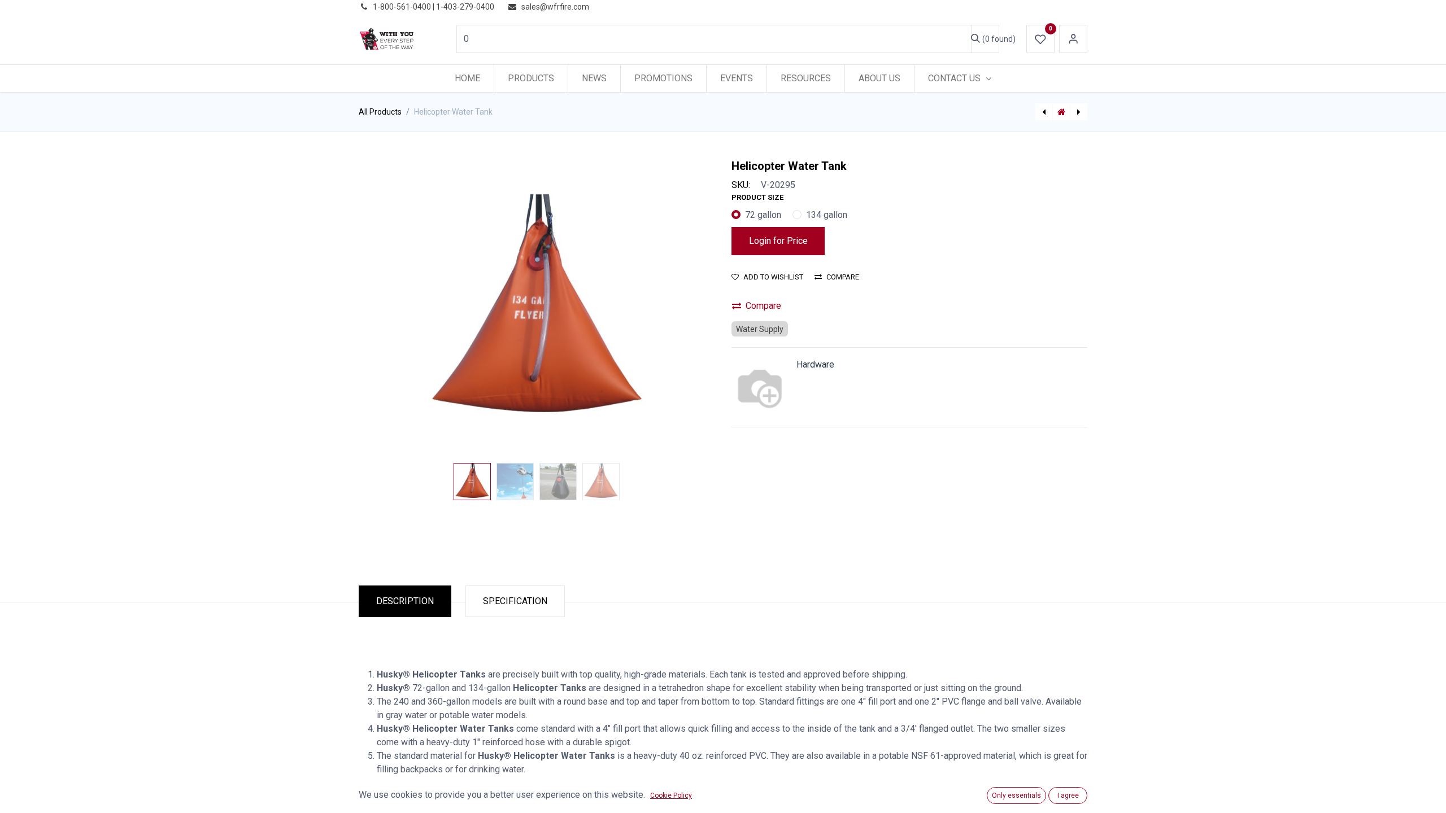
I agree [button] (1068, 795)
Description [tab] (405, 601)
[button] (385, 309)
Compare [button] (842, 277)
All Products (380, 111)
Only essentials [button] (1016, 795)
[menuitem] (467, 78)
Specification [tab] (515, 601)
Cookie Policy (671, 795)
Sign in (1073, 39)
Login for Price (778, 240)
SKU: (740, 185)
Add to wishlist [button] (773, 277)
